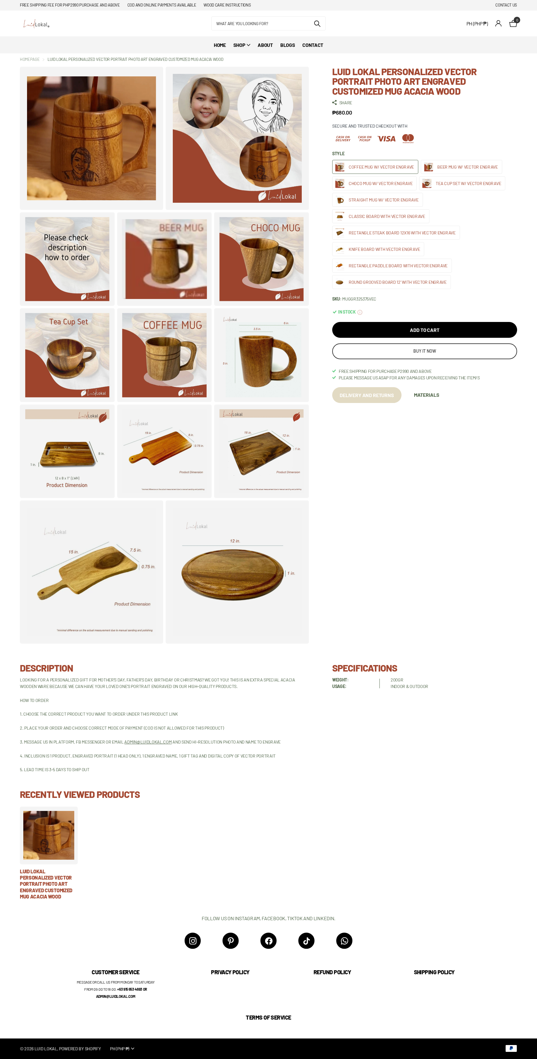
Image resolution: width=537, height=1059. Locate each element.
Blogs (287, 45)
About (265, 45)
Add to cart (424, 330)
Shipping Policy (434, 972)
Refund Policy (332, 972)
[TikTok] (306, 941)
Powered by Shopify (80, 1048)
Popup (359, 312)
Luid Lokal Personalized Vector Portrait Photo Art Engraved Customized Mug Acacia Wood (46, 884)
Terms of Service (268, 1017)
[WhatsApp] (344, 941)
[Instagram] (193, 941)
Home (220, 45)
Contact (312, 45)
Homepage (29, 59)
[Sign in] (498, 23)
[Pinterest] (231, 941)
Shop (239, 45)
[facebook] (268, 941)
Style (338, 153)
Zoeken (317, 23)
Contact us (506, 4)
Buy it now (424, 351)
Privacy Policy (230, 972)
